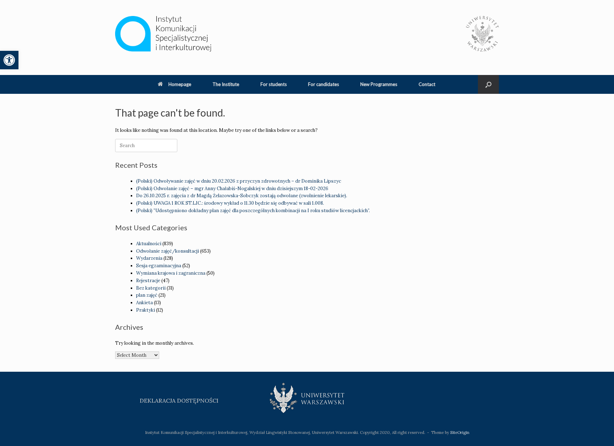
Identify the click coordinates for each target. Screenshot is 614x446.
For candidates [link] (323, 84)
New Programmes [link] (378, 84)
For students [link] (273, 84)
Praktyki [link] (145, 310)
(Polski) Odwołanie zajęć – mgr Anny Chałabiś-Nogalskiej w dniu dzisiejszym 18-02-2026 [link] (232, 189)
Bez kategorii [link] (151, 288)
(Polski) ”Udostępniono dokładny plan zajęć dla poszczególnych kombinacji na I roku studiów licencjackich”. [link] (253, 211)
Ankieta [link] (144, 303)
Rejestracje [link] (148, 281)
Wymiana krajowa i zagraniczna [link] (170, 273)
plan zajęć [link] (146, 295)
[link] (9, 60)
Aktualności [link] (148, 244)
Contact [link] (427, 84)
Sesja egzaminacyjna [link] (158, 266)
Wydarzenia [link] (149, 258)
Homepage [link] (179, 84)
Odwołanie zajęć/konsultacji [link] (167, 251)
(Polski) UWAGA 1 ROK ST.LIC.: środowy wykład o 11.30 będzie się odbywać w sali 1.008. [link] (230, 203)
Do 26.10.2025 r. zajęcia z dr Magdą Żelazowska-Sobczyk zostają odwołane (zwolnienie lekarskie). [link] (241, 196)
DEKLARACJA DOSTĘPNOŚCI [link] (179, 400)
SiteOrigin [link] (459, 432)
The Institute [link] (225, 84)
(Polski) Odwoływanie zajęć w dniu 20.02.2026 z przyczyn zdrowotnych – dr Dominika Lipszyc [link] (238, 181)
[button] (488, 84)
